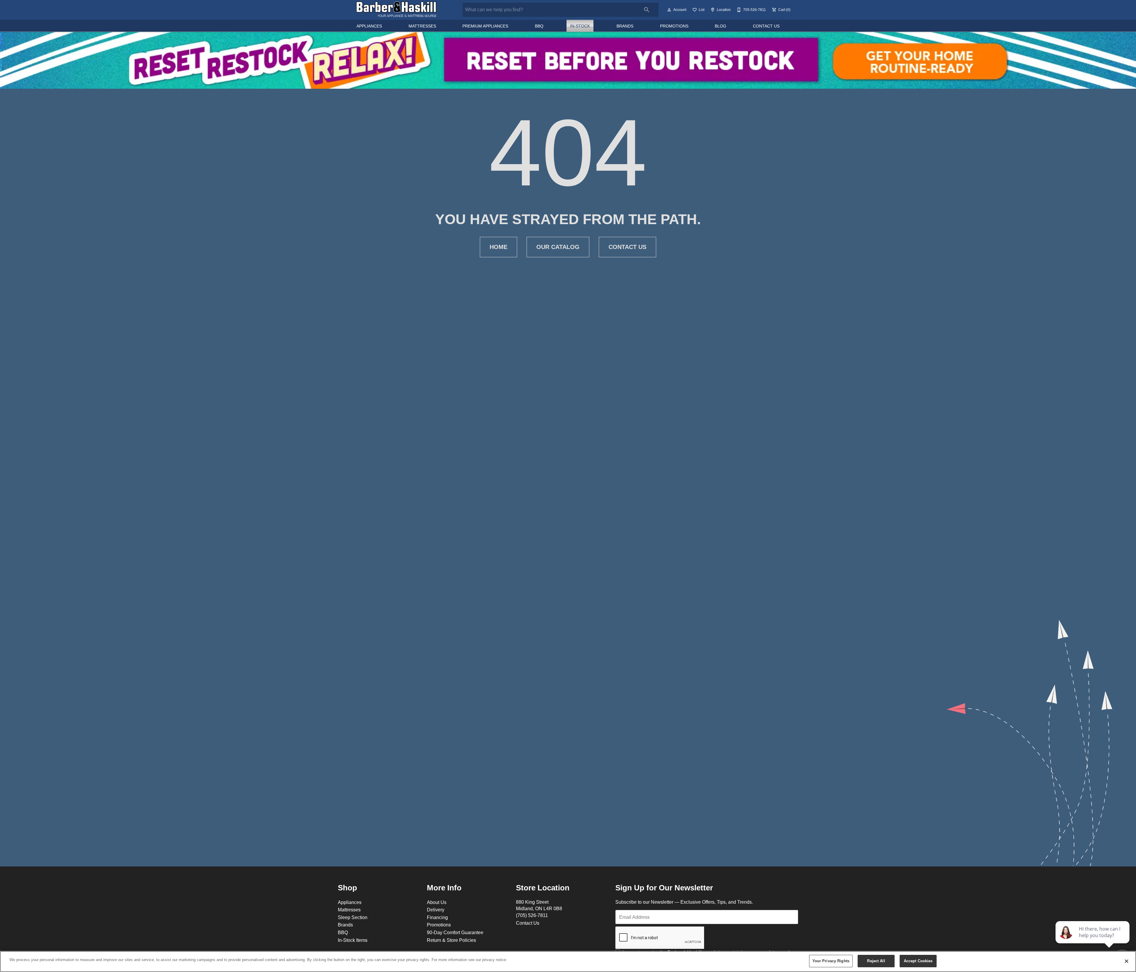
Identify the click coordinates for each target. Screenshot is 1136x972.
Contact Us (766, 26)
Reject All (876, 960)
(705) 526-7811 (532, 915)
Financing (437, 917)
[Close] (1126, 961)
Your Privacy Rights (830, 960)
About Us (436, 902)
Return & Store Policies (451, 940)
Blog (720, 26)
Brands (625, 26)
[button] (669, 9)
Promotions (674, 26)
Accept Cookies (918, 960)
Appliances (369, 26)
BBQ (539, 26)
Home (498, 246)
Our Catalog (558, 246)
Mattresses (422, 26)
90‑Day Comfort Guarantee (455, 932)
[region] (568, 961)
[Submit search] (646, 9)
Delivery (435, 909)
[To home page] (397, 10)
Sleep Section (352, 917)
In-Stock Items (352, 940)
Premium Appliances (485, 26)
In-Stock (580, 26)
